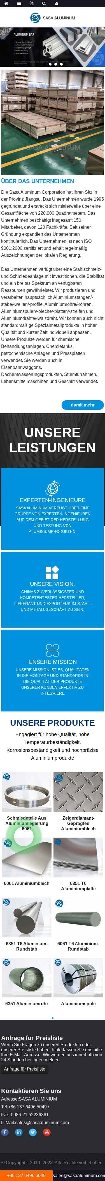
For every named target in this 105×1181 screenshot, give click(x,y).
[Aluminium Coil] (78, 977)
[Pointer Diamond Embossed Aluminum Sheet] (78, 791)
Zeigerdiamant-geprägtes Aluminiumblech (78, 823)
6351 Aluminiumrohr (26, 1003)
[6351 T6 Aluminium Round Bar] (27, 917)
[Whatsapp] (24, 836)
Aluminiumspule (78, 1003)
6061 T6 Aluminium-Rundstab (78, 946)
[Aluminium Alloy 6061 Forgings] (27, 791)
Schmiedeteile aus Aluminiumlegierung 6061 (26, 823)
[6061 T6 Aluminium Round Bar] (78, 917)
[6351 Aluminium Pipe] (27, 977)
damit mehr (83, 405)
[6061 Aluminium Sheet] (27, 857)
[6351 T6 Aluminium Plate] (78, 857)
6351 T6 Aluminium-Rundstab (27, 946)
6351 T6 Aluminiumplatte (78, 886)
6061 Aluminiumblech (27, 883)
